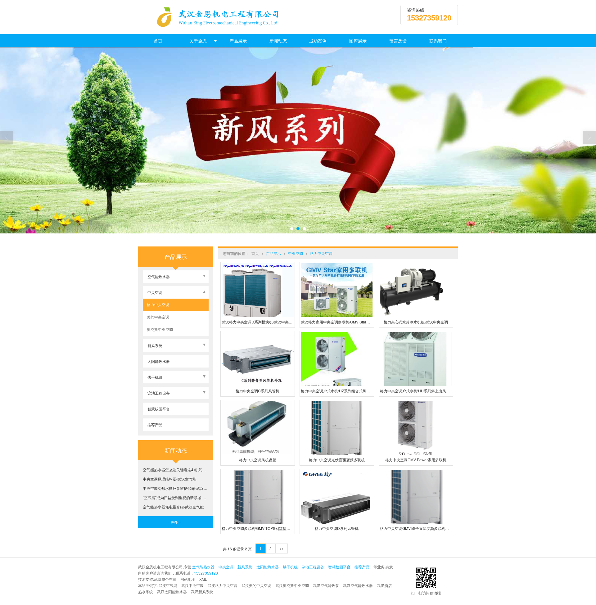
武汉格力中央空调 (222, 585)
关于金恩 (198, 41)
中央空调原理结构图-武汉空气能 (169, 478)
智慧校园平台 (158, 408)
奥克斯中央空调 (159, 329)
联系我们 (438, 41)
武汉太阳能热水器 (172, 591)
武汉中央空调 (192, 585)
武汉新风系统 (202, 591)
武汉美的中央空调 (256, 585)
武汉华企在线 (165, 579)
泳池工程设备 (158, 392)
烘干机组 (154, 377)
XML (203, 579)
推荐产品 (154, 424)
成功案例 (318, 41)
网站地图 (187, 579)
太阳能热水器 (158, 361)
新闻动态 (278, 41)
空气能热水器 (158, 276)
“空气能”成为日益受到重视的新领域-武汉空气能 (176, 497)
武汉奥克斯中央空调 (292, 585)
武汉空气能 (168, 585)
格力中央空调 (321, 253)
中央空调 (295, 253)
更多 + (175, 522)
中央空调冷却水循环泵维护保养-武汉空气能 (176, 488)
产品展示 (238, 41)
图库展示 (358, 41)
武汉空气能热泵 (326, 585)
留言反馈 (398, 41)
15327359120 (206, 573)
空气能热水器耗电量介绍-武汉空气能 (173, 506)
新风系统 (154, 345)
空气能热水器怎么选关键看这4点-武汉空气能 (176, 469)
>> (281, 548)
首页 (158, 41)
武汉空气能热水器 (358, 585)
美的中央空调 (157, 316)
